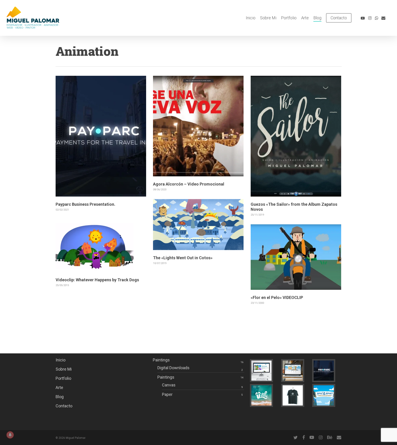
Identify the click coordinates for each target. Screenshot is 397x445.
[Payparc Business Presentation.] (326, 370)
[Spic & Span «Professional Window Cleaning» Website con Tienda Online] (295, 370)
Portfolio (63, 378)
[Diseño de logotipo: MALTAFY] (264, 395)
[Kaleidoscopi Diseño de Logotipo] (295, 395)
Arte (59, 387)
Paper (167, 394)
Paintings (161, 360)
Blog (60, 396)
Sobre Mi (64, 369)
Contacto (64, 405)
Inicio (60, 360)
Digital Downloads (173, 367)
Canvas (169, 385)
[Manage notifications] (10, 435)
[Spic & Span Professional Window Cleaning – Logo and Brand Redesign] (326, 395)
